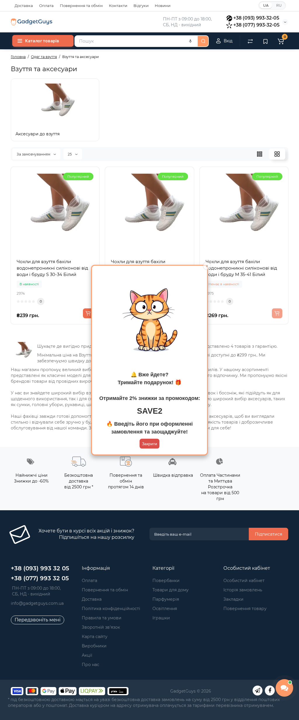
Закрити (149, 443)
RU (279, 5)
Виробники (94, 646)
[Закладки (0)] (265, 40)
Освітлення (164, 608)
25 (70, 154)
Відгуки (141, 5)
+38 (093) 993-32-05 (256, 18)
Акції (87, 655)
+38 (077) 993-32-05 (256, 25)
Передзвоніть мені (37, 620)
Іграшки (161, 618)
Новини (163, 5)
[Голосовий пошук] (190, 41)
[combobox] (136, 41)
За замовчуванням (34, 154)
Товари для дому (170, 590)
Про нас (90, 664)
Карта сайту (94, 636)
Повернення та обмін (81, 5)
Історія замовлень (242, 590)
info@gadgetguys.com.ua (37, 603)
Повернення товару (245, 608)
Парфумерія (165, 599)
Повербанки (166, 580)
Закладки (233, 599)
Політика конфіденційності (111, 608)
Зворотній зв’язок (101, 627)
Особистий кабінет (244, 580)
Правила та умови (101, 618)
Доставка (24, 5)
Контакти (118, 5)
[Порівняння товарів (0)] (250, 40)
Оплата (46, 5)
